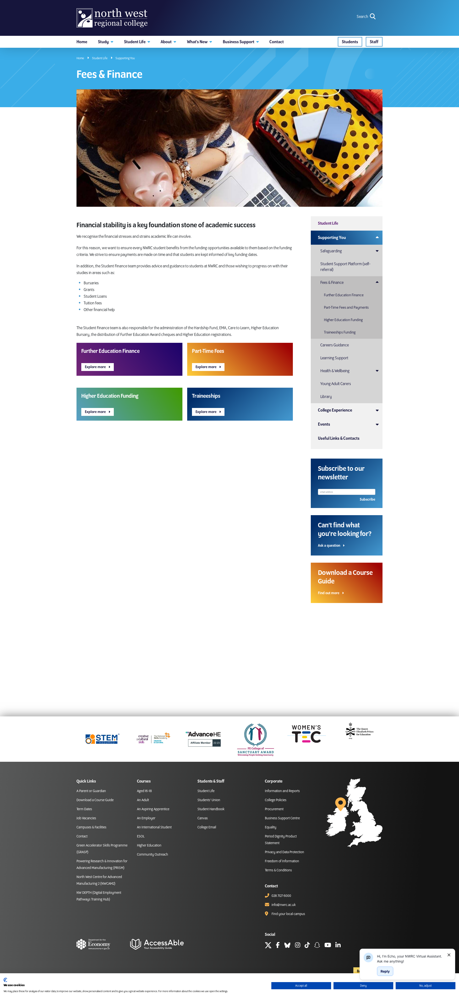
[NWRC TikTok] (307, 946)
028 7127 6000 (281, 896)
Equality (270, 827)
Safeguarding (331, 251)
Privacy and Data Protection (284, 852)
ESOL (141, 836)
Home (80, 58)
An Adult (143, 800)
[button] (105, 42)
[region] (410, 959)
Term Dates (84, 809)
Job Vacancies (86, 818)
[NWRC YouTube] (327, 946)
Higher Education (149, 845)
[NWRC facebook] (278, 946)
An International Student (154, 827)
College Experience (335, 410)
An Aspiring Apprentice (153, 809)
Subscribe (367, 500)
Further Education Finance (344, 295)
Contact (81, 836)
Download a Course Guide (95, 800)
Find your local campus (288, 914)
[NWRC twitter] (268, 946)
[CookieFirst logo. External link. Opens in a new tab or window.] (5, 980)
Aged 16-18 (144, 791)
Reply (385, 971)
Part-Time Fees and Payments (346, 308)
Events (324, 424)
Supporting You (125, 58)
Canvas (202, 818)
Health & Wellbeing (335, 371)
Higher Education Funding (343, 320)
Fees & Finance (332, 282)
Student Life (100, 58)
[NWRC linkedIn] (338, 946)
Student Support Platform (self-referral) (345, 267)
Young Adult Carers (335, 384)
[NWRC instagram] (297, 946)
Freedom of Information (282, 861)
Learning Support (334, 358)
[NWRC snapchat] (317, 946)
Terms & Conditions (278, 870)
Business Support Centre (282, 818)
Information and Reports (282, 791)
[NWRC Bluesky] (287, 946)
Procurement (274, 809)
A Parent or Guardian (91, 791)
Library (326, 397)
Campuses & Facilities (91, 827)
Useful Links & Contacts (339, 438)
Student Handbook (210, 809)
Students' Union (208, 800)
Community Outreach (152, 855)
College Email (206, 827)
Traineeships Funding (339, 332)
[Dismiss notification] (449, 955)
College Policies (275, 800)
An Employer (146, 818)
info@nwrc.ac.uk (284, 905)
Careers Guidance (334, 345)
